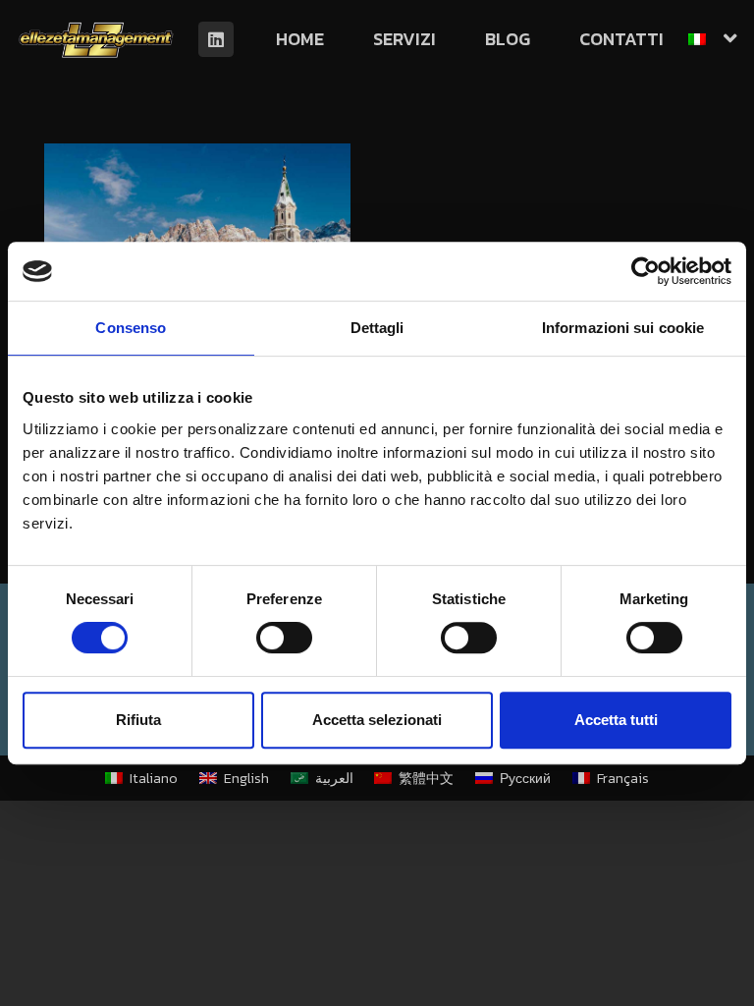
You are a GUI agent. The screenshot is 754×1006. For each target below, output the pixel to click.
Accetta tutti (616, 719)
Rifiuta (138, 719)
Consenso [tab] (130, 327)
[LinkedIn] (216, 39)
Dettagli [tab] (377, 327)
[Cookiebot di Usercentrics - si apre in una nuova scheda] (645, 271)
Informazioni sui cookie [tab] (623, 327)
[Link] (96, 39)
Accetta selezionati (377, 719)
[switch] (284, 637)
